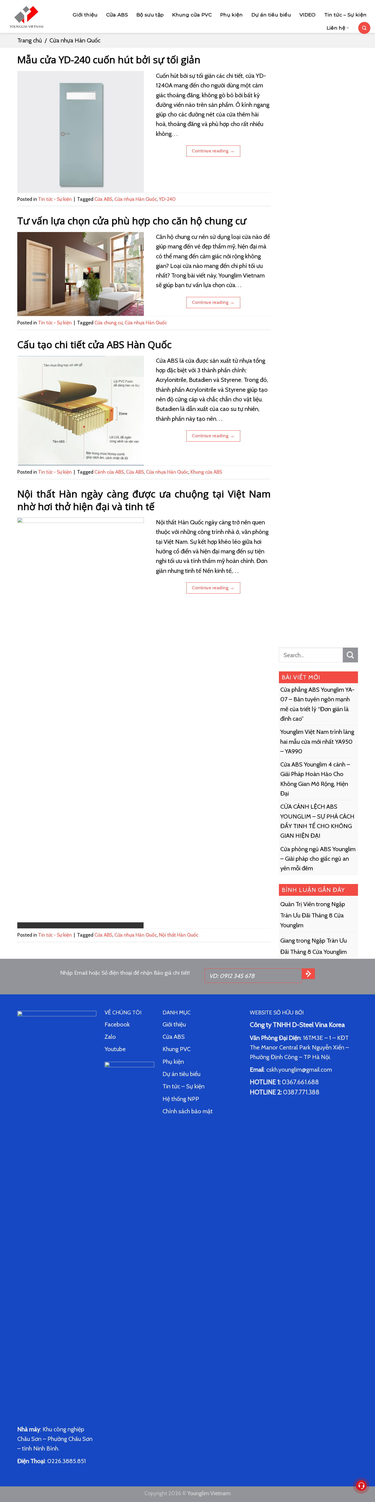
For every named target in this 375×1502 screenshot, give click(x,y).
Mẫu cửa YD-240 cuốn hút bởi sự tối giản (108, 59)
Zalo (110, 1036)
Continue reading (213, 150)
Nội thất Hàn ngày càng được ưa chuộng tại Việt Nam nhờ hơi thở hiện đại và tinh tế (144, 500)
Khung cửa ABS (206, 472)
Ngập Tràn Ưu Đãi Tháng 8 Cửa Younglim (312, 914)
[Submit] (350, 655)
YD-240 (167, 199)
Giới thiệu (85, 15)
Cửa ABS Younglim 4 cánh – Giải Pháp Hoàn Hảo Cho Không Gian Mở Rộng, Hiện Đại (315, 779)
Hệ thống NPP (181, 1099)
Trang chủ (29, 40)
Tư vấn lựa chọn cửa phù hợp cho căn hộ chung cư (131, 220)
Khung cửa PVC (192, 15)
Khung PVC (177, 1049)
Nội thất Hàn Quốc (178, 935)
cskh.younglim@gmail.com (299, 1069)
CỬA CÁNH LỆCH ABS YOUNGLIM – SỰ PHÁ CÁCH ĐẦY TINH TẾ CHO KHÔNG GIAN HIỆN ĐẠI (317, 821)
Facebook (117, 1024)
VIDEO (308, 15)
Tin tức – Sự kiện (345, 15)
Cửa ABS (117, 15)
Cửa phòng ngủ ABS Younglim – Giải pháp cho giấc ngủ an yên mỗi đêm (318, 858)
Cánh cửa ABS (109, 472)
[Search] (364, 28)
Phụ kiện (231, 15)
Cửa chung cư (108, 322)
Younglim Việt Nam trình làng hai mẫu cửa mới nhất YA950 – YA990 (317, 741)
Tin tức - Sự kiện (55, 199)
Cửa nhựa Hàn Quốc (135, 199)
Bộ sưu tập (150, 15)
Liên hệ (336, 28)
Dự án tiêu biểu (271, 15)
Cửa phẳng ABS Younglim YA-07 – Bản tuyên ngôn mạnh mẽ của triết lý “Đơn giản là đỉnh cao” (317, 704)
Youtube (115, 1049)
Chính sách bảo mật (188, 1111)
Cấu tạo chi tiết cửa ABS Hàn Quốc (94, 344)
